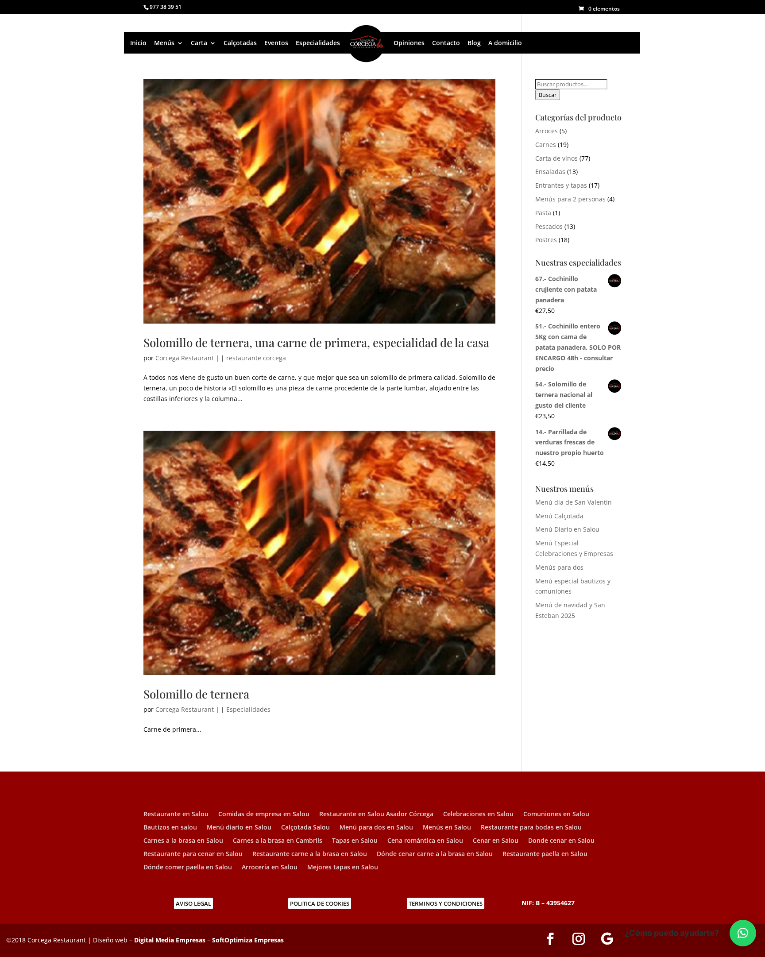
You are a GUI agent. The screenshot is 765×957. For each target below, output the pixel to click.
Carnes (545, 144)
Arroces (546, 131)
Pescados (549, 226)
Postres (546, 239)
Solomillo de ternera (196, 694)
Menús (164, 43)
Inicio (138, 43)
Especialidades (318, 43)
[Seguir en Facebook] (550, 938)
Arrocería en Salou (270, 867)
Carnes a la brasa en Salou (183, 841)
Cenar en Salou (495, 841)
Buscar (547, 95)
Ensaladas (550, 171)
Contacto (446, 43)
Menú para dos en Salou (376, 827)
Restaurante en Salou (176, 814)
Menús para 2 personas (570, 199)
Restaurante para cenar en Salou (193, 854)
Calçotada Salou (305, 827)
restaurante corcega (256, 358)
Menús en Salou (447, 827)
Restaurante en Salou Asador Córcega (376, 814)
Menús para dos (559, 567)
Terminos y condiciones (446, 903)
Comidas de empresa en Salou (263, 814)
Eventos (276, 43)
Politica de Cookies (319, 903)
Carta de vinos (556, 158)
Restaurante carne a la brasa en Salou (309, 854)
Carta (199, 43)
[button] (743, 933)
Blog (474, 43)
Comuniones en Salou (556, 814)
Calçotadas (240, 43)
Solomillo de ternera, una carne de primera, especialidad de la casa (316, 342)
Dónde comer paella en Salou (187, 867)
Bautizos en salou (170, 827)
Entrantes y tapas (561, 185)
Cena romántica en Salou (425, 841)
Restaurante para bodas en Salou (531, 827)
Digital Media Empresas (169, 940)
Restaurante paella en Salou (544, 854)
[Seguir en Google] (607, 938)
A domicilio (505, 43)
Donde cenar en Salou (561, 841)
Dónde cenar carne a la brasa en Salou (435, 854)
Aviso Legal (193, 903)
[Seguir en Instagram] (578, 938)
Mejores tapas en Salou (342, 867)
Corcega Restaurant (184, 358)
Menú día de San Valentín (573, 502)
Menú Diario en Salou (567, 529)
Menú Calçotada (559, 516)
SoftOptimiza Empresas (248, 940)
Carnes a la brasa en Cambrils (277, 841)
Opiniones (409, 43)
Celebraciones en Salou (478, 814)
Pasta (543, 212)
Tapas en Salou (355, 841)
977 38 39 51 (166, 7)
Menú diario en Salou (239, 827)
